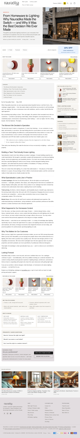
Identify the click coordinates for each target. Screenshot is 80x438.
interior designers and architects (12, 428)
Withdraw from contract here (52, 415)
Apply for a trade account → (43, 352)
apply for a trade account (65, 428)
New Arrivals (31, 412)
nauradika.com (26, 270)
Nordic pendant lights (37, 426)
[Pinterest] (10, 413)
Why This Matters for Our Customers (13, 95)
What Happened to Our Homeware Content (14, 93)
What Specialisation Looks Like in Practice (14, 91)
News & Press (65, 410)
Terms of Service (49, 419)
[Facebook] (4, 413)
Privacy (44, 433)
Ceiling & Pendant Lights (34, 408)
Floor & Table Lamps (33, 410)
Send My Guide (67, 116)
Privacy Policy (48, 417)
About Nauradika (66, 408)
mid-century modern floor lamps (49, 426)
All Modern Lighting (32, 417)
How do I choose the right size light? (14, 335)
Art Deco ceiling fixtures (65, 426)
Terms (49, 433)
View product (12, 78)
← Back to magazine (51, 50)
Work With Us (65, 412)
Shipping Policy (49, 410)
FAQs (46, 408)
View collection (74, 56)
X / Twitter (10, 50)
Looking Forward (8, 97)
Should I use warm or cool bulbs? (13, 339)
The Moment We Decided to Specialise (13, 87)
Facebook (17, 50)
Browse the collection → (43, 356)
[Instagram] (7, 413)
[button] (67, 3)
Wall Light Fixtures (32, 406)
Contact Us (47, 406)
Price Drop (30, 415)
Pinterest (25, 50)
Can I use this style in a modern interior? (15, 343)
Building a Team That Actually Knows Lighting (15, 89)
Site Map (47, 421)
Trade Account (65, 406)
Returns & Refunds (49, 412)
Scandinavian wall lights (25, 426)
